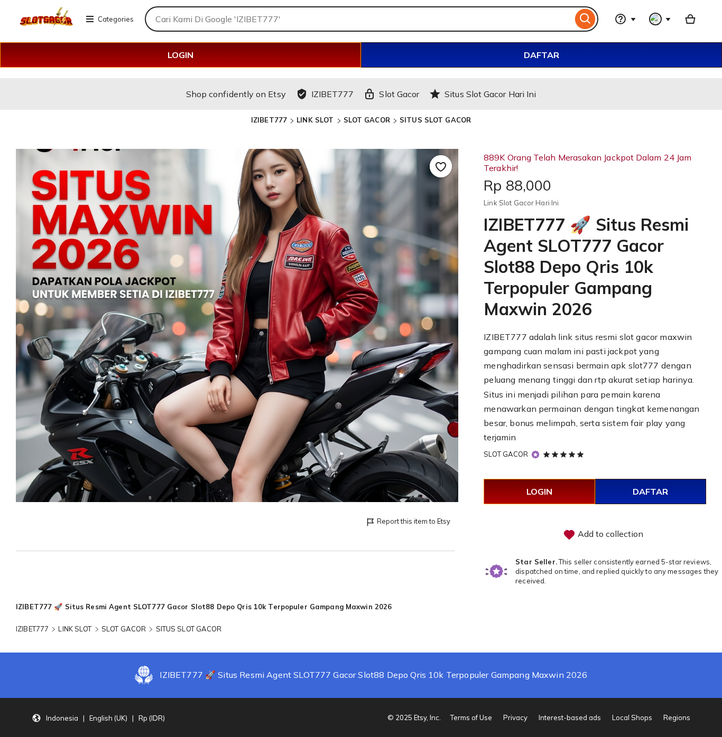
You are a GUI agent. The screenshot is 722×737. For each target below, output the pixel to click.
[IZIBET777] (46, 25)
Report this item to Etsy (413, 521)
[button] (98, 717)
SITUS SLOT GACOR (435, 120)
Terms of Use (471, 717)
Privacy (515, 717)
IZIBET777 (269, 120)
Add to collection (609, 533)
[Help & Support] (625, 19)
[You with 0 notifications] (660, 19)
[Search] (585, 19)
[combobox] (358, 19)
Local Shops (632, 717)
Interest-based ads (570, 717)
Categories (116, 19)
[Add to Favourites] (441, 166)
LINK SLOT (315, 120)
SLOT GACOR (367, 120)
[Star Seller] (535, 454)
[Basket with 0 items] (690, 19)
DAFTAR (541, 55)
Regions (676, 717)
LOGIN (180, 55)
